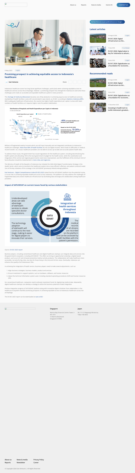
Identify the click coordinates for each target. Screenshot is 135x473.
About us (8, 460)
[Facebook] (126, 469)
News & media (22, 460)
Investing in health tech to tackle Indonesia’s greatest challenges (118, 109)
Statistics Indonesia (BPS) (75, 99)
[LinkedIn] (116, 469)
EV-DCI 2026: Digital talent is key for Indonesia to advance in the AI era (119, 52)
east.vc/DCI (39, 297)
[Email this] (70, 82)
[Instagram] (119, 469)
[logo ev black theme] (16, 5)
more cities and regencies (41, 160)
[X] (123, 469)
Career (36, 462)
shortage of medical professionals (19, 97)
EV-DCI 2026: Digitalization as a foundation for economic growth (119, 64)
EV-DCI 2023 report (16, 250)
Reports (8, 462)
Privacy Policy (39, 460)
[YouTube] (129, 469)
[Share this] (75, 82)
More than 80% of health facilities (31, 147)
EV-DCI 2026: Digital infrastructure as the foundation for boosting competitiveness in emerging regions (119, 40)
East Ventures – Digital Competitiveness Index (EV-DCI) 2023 (24, 172)
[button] (112, 5)
